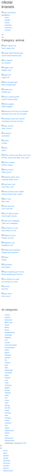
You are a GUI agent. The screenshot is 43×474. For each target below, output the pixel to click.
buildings (8, 335)
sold (6, 403)
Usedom (8, 423)
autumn (8, 317)
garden (7, 357)
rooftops (8, 385)
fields (7, 350)
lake (6, 368)
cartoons (8, 27)
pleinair (7, 20)
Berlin (7, 327)
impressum (9, 438)
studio (7, 22)
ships (7, 395)
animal (7, 315)
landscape (9, 370)
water (7, 428)
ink (6, 360)
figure (7, 352)
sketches (8, 25)
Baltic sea (8, 322)
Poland (7, 378)
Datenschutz (8, 471)
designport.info (20, 443)
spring (7, 405)
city (6, 340)
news (7, 17)
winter (7, 433)
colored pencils (11, 345)
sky (6, 398)
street (7, 410)
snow (7, 400)
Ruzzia (7, 390)
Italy (6, 365)
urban (7, 420)
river (6, 380)
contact (8, 30)
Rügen (7, 388)
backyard (8, 320)
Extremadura (10, 347)
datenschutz (9, 440)
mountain (8, 373)
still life (7, 408)
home (5, 450)
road (6, 383)
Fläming (8, 355)
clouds (7, 342)
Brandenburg (10, 332)
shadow (8, 393)
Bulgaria (8, 337)
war (6, 425)
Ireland (7, 363)
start (6, 435)
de (3, 37)
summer (8, 413)
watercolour (9, 430)
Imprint (6, 468)
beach (7, 325)
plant (7, 375)
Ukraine (8, 418)
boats (7, 330)
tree (6, 415)
